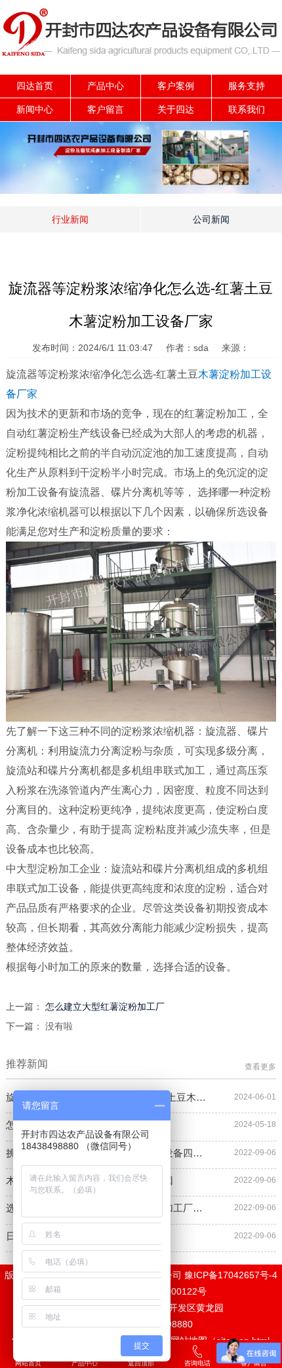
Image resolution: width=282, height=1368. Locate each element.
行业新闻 (70, 219)
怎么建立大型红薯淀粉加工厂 (105, 1006)
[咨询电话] (197, 1355)
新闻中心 (34, 109)
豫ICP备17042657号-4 (230, 1275)
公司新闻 (211, 219)
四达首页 (34, 86)
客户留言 (105, 109)
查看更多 (260, 1066)
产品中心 (105, 86)
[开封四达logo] (141, 71)
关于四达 (175, 109)
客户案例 (175, 86)
